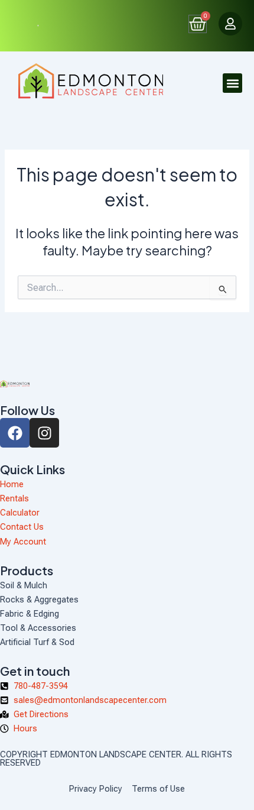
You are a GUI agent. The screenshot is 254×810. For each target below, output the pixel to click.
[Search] (33, 26)
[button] (232, 83)
